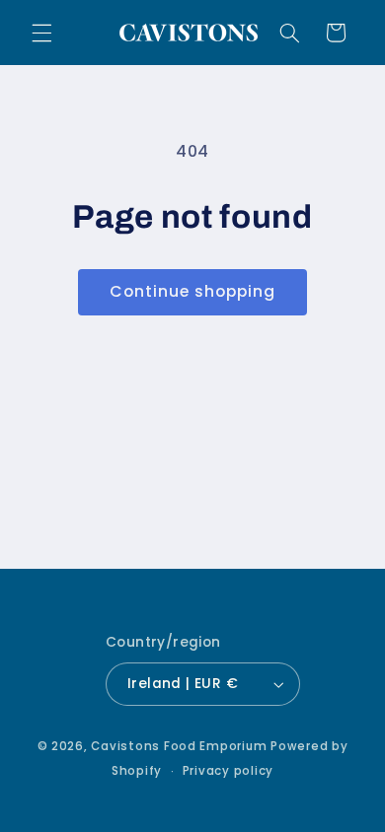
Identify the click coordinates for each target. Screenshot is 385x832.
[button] (41, 32)
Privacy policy (228, 771)
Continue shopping (193, 291)
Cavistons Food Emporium (179, 746)
